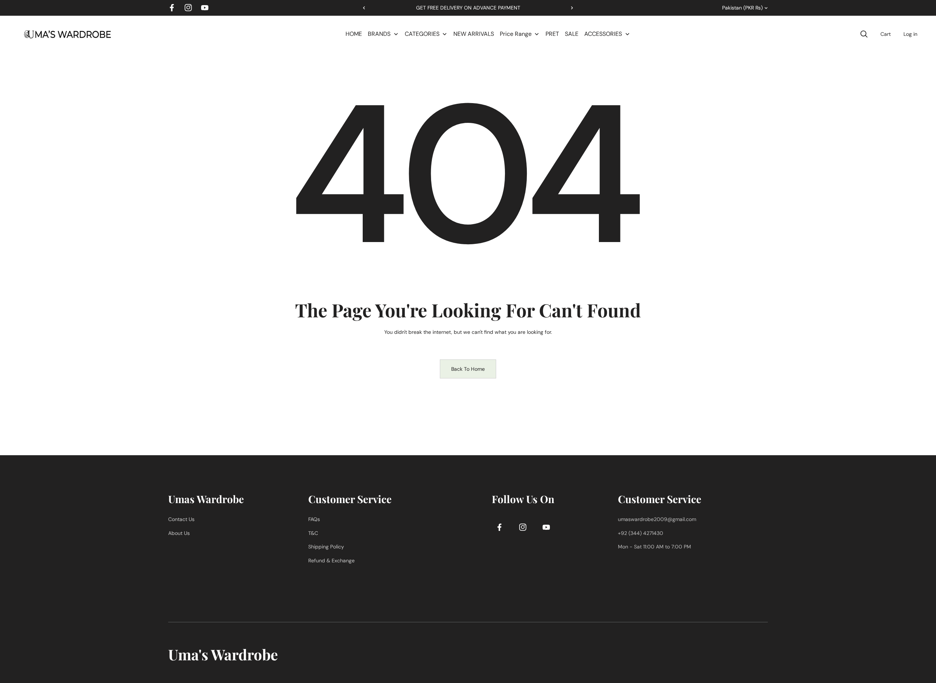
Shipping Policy (326, 546)
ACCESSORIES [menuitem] (603, 34)
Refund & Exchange (331, 560)
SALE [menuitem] (571, 34)
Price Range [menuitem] (516, 34)
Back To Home (468, 369)
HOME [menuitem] (354, 34)
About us (179, 533)
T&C (313, 533)
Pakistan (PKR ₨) (742, 7)
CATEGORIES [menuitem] (422, 34)
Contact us (181, 519)
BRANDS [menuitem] (379, 34)
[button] (569, 7)
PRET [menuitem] (552, 34)
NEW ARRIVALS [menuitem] (473, 34)
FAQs (314, 519)
